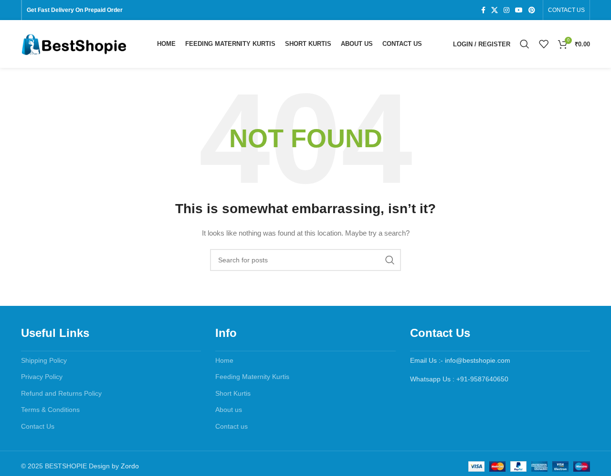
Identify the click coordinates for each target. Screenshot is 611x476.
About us (228, 409)
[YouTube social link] (519, 10)
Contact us (231, 426)
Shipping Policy (44, 360)
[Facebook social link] (483, 10)
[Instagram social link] (506, 10)
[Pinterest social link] (532, 10)
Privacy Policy (42, 376)
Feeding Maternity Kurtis (252, 376)
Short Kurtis (233, 393)
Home (224, 360)
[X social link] (494, 10)
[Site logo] (73, 43)
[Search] (524, 44)
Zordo (130, 466)
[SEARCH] (390, 260)
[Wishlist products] (543, 44)
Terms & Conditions (50, 409)
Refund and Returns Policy (61, 393)
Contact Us (37, 426)
